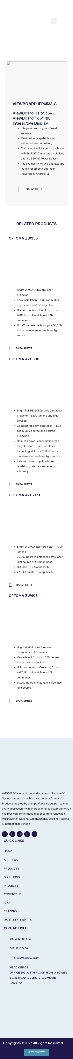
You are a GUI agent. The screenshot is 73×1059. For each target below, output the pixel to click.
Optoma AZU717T (25, 495)
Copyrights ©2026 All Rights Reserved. (33, 1043)
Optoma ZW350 (23, 238)
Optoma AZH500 (24, 359)
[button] (54, 21)
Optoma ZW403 (23, 596)
